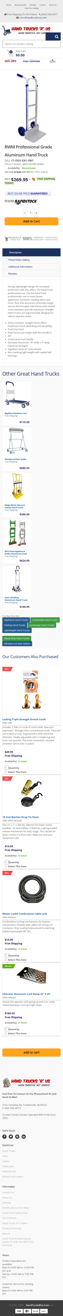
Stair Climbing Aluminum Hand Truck (16, 598)
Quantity (14, 767)
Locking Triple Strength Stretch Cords (24, 719)
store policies (9, 1217)
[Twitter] (11, 1136)
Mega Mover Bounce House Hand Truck (15, 506)
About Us (53, 5)
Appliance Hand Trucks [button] (16, 619)
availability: (11, 761)
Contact (43, 5)
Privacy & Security (11, 1228)
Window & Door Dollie (15, 459)
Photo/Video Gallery (19, 259)
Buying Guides (20, 5)
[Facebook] (4, 1136)
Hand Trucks (8, 1150)
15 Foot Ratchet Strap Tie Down (20, 817)
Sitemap (33, 5)
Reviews (12, 273)
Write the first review (33, 164)
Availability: (14, 168)
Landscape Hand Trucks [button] (42, 625)
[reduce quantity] (25, 213)
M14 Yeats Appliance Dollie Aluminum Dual (16, 552)
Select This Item (16, 771)
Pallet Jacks (8, 1166)
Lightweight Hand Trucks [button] (17, 630)
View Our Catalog (31, 8)
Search (51, 36)
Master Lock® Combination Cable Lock (24, 913)
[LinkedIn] (24, 1136)
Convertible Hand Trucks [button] (45, 619)
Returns (6, 1233)
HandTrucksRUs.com (37, 1305)
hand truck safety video (15, 1212)
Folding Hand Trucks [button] (14, 625)
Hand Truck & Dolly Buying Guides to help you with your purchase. (18, 1242)
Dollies (5, 1161)
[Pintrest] (17, 1136)
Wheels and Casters (12, 1176)
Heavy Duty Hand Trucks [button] (16, 638)
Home (8, 5)
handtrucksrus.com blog (15, 1207)
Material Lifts (9, 1171)
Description (15, 252)
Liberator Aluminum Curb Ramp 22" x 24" (26, 993)
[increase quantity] (36, 213)
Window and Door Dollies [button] (17, 643)
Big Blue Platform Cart (16, 413)
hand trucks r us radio (14, 1223)
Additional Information (20, 266)
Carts (5, 1156)
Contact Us (8, 1192)
